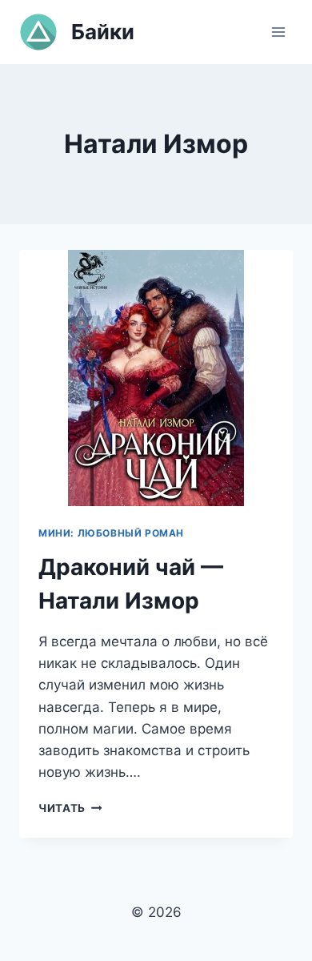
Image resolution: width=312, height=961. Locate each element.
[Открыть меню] (278, 31)
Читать (70, 808)
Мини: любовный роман (111, 533)
